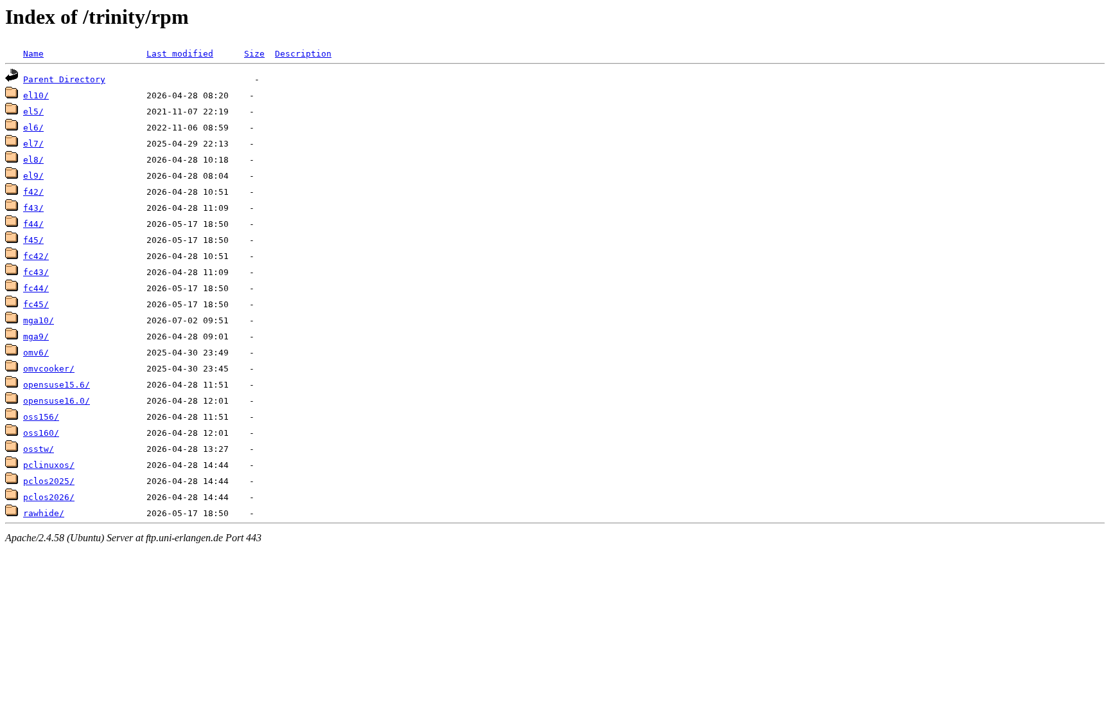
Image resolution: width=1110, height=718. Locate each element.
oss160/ (41, 433)
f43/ (33, 208)
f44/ (33, 224)
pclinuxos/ (49, 465)
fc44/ (36, 288)
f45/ (33, 240)
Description (303, 53)
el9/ (33, 176)
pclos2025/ (49, 481)
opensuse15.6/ (56, 385)
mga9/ (36, 336)
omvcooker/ (49, 368)
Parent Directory (64, 79)
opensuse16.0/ (56, 401)
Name (33, 53)
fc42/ (36, 256)
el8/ (33, 160)
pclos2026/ (49, 497)
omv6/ (36, 352)
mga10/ (38, 320)
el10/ (36, 95)
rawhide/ (43, 513)
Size (254, 53)
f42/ (33, 192)
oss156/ (41, 417)
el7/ (33, 143)
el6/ (33, 127)
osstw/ (38, 449)
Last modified (179, 53)
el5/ (33, 111)
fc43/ (36, 272)
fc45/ (36, 304)
